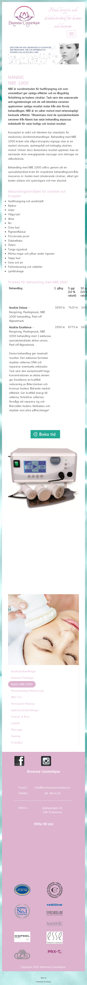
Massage (16, 729)
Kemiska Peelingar (22, 678)
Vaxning (15, 736)
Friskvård (16, 742)
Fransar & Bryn (20, 716)
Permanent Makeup (23, 704)
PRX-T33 (16, 697)
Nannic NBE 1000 (22, 684)
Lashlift (15, 723)
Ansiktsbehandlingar (23, 671)
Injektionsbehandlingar (25, 710)
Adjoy (48, 981)
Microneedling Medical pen (27, 691)
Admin (44, 977)
